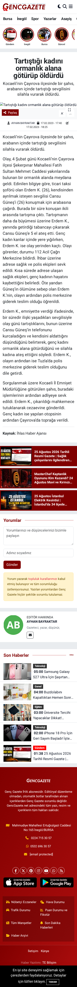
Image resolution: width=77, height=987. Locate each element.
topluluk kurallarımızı (43, 579)
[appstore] (20, 883)
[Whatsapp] (53, 870)
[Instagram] (38, 870)
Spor (35, 19)
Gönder (12, 565)
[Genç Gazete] (24, 6)
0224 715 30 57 (41, 838)
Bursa (7, 19)
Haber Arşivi (19, 935)
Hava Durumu (55, 902)
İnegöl (21, 19)
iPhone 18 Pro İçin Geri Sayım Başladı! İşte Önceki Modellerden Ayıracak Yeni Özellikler (52, 736)
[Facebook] (15, 870)
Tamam (53, 982)
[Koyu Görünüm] (59, 7)
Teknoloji (40, 666)
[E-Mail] (30, 635)
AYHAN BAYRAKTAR (23, 123)
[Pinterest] (31, 870)
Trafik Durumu (20, 910)
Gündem (40, 747)
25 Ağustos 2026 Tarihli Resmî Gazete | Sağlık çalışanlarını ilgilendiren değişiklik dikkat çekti (52, 756)
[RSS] (61, 870)
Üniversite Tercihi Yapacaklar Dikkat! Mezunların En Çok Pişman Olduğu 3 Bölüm (51, 715)
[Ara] (65, 7)
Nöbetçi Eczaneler (23, 902)
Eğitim (38, 706)
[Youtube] (46, 870)
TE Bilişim (49, 962)
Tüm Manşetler (21, 923)
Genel (38, 686)
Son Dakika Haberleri (50, 925)
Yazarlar (50, 19)
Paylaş (12, 112)
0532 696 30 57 (40, 846)
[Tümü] (72, 655)
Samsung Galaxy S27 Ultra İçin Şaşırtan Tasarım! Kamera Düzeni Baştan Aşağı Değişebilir (52, 675)
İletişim (33, 951)
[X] (23, 870)
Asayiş (66, 19)
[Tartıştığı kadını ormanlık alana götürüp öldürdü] (38, 105)
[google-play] (57, 883)
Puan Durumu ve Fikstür (53, 912)
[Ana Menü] (71, 7)
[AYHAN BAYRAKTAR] (13, 624)
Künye (45, 951)
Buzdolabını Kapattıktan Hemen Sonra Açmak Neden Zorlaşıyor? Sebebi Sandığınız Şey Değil (53, 695)
